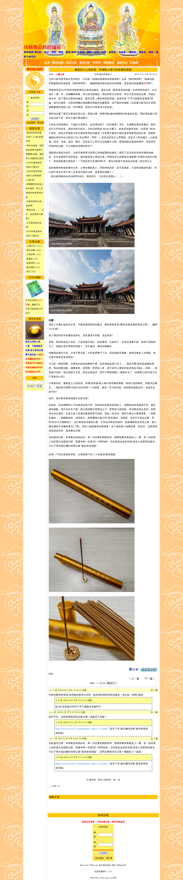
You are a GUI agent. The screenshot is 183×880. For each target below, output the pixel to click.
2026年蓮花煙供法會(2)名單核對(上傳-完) (34, 175)
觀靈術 (30, 259)
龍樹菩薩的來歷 (34, 133)
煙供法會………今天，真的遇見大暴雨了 (35, 214)
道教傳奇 (31, 263)
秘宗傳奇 (31, 267)
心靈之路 (31, 246)
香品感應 (31, 250)
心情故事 (31, 254)
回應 (92, 683)
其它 (29, 272)
